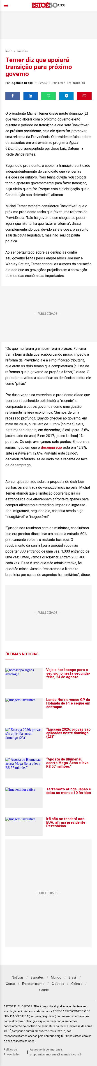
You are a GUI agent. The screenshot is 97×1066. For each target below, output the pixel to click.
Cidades (58, 984)
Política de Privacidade (11, 1052)
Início (8, 51)
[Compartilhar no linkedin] (30, 96)
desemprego (51, 447)
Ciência (76, 984)
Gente (10, 984)
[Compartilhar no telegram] (66, 96)
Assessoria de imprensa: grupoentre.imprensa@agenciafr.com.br (56, 1052)
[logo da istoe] (48, 5)
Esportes (37, 977)
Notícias (22, 51)
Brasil (72, 977)
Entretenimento (33, 984)
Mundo (56, 977)
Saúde (44, 990)
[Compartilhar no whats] (48, 96)
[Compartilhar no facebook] (12, 96)
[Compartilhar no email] (84, 96)
